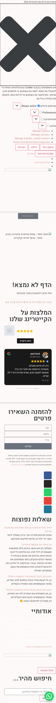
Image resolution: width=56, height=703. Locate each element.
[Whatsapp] (48, 492)
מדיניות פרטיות (42, 162)
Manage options (41, 131)
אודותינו (19, 302)
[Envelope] (48, 501)
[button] (28, 45)
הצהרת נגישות (32, 646)
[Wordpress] (48, 509)
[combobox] (28, 691)
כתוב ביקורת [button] (25, 340)
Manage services (40, 135)
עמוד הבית (46, 302)
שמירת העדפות (45, 154)
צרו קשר (9, 302)
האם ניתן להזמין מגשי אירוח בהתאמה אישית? (29, 590)
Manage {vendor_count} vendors (32, 138)
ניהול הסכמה (46, 670)
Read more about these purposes (31, 142)
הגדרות (21, 147)
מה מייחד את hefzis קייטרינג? (36, 545)
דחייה (34, 147)
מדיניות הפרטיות (18, 464)
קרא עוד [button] (45, 380)
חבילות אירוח (32, 302)
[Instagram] (48, 484)
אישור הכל (48, 147)
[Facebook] (48, 475)
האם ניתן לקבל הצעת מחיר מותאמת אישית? (30, 576)
